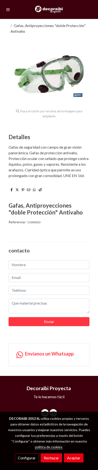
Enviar (49, 321)
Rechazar (51, 458)
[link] (49, 9)
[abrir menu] (8, 9)
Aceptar (73, 458)
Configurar (27, 458)
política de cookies (48, 447)
